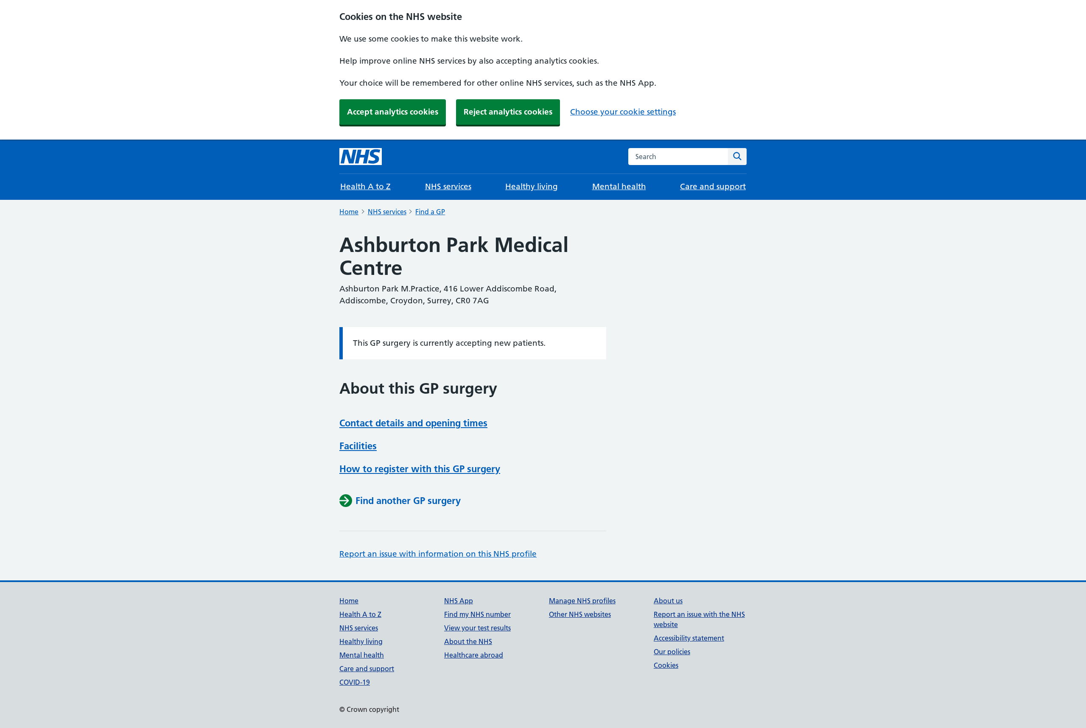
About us (668, 600)
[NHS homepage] (360, 156)
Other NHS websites (580, 614)
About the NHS (468, 641)
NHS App (458, 600)
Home (348, 211)
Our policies (672, 651)
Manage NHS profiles (582, 600)
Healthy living (531, 186)
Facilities (358, 446)
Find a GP (430, 211)
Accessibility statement (689, 638)
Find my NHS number (477, 614)
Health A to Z (365, 186)
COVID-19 (354, 682)
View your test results (477, 628)
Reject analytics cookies (508, 112)
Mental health (619, 186)
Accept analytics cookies (392, 112)
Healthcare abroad (473, 655)
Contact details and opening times (413, 423)
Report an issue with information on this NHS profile (438, 554)
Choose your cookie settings (623, 112)
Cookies (666, 665)
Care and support (713, 186)
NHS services (448, 186)
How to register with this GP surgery (419, 469)
